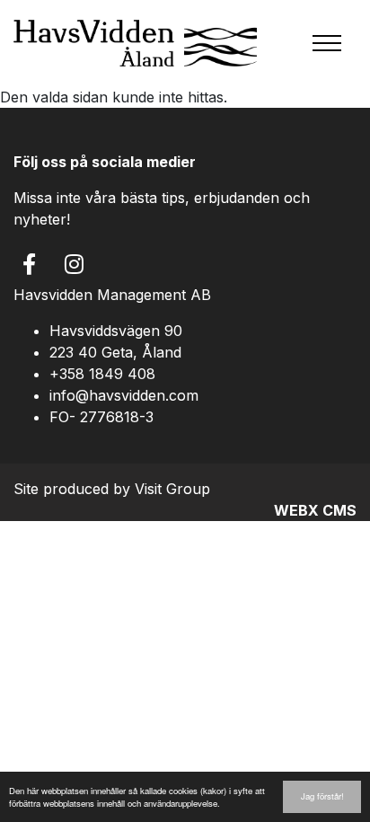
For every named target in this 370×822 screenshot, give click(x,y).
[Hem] (135, 43)
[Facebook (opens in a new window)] (29, 264)
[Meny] (327, 43)
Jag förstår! (322, 796)
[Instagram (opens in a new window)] (74, 264)
